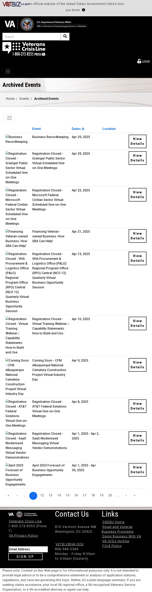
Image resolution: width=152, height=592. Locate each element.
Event (36, 129)
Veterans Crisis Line (25, 521)
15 (67, 495)
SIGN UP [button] (25, 556)
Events (24, 99)
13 (50, 495)
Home (10, 99)
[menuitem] (143, 61)
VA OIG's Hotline (115, 541)
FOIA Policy (112, 546)
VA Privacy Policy (23, 535)
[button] (83, 10)
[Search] (65, 36)
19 (101, 495)
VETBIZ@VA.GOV (70, 544)
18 (93, 495)
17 (84, 495)
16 (76, 495)
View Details (137, 141)
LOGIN (145, 61)
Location (109, 129)
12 (42, 495)
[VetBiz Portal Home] (15, 4)
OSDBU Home (113, 522)
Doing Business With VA (121, 536)
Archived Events (46, 99)
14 (59, 495)
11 (33, 495)
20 (110, 495)
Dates (77, 129)
